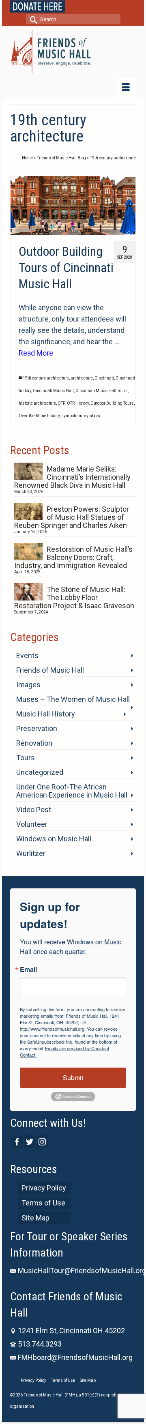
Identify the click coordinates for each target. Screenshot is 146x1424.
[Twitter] (29, 1141)
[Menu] (126, 88)
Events (27, 655)
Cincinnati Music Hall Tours (101, 390)
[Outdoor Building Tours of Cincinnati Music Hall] (73, 205)
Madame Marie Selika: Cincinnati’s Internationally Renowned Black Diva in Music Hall (72, 477)
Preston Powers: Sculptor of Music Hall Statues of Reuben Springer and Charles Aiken (71, 517)
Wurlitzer (30, 853)
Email (28, 969)
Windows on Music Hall (53, 838)
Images (28, 684)
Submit (73, 1077)
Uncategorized (39, 772)
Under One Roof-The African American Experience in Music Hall (71, 791)
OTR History (78, 403)
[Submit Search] (32, 19)
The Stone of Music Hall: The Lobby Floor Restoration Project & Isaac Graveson (74, 597)
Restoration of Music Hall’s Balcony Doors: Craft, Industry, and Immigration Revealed (73, 557)
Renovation (34, 743)
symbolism (71, 416)
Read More (36, 353)
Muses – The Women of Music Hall (73, 699)
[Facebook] (17, 1141)
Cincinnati (104, 378)
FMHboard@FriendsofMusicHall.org (75, 1357)
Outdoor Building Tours (112, 403)
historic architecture (37, 403)
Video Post (33, 809)
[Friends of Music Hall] (73, 51)
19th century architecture (46, 378)
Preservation (36, 728)
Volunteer (31, 824)
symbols (92, 416)
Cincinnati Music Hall (53, 390)
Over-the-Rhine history (39, 416)
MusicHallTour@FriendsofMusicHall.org (82, 1270)
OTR (61, 403)
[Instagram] (42, 1141)
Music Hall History (45, 714)
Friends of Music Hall (50, 670)
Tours (25, 757)
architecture (82, 378)
